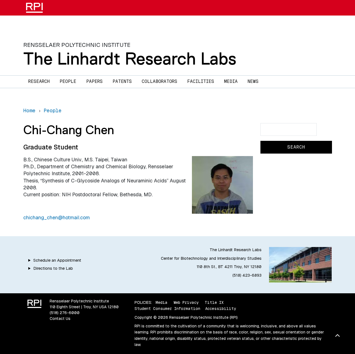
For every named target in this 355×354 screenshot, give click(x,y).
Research (39, 81)
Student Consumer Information (167, 308)
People (68, 81)
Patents (122, 81)
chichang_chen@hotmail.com (56, 217)
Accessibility (220, 308)
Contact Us (60, 318)
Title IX (214, 302)
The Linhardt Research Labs (129, 58)
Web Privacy (186, 302)
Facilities (200, 81)
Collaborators (159, 81)
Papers (94, 81)
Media (231, 81)
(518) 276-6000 (65, 312)
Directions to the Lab (53, 268)
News (253, 81)
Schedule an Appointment (57, 260)
